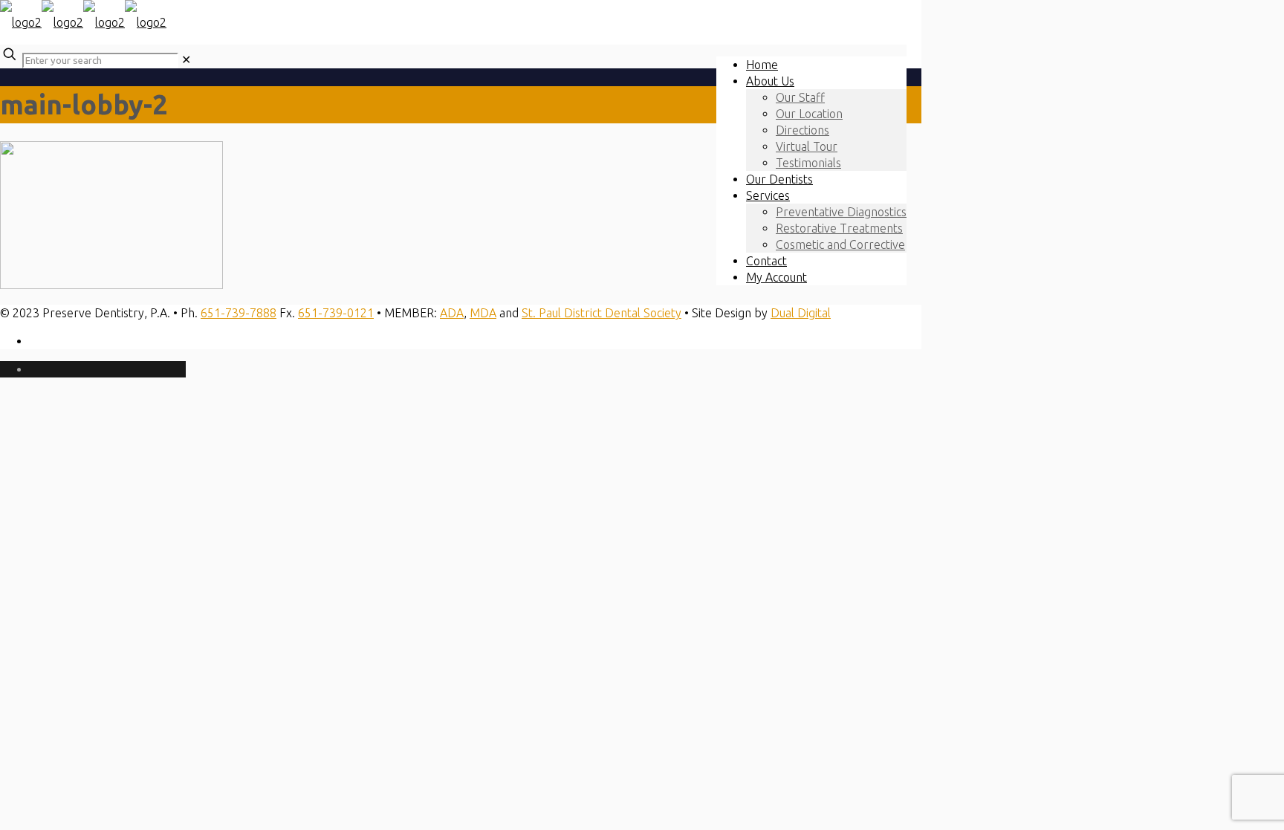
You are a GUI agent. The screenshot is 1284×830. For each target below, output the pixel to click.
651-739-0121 (336, 313)
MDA (483, 313)
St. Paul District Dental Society (601, 313)
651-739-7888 (238, 313)
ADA (452, 313)
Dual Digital (801, 313)
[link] (186, 59)
